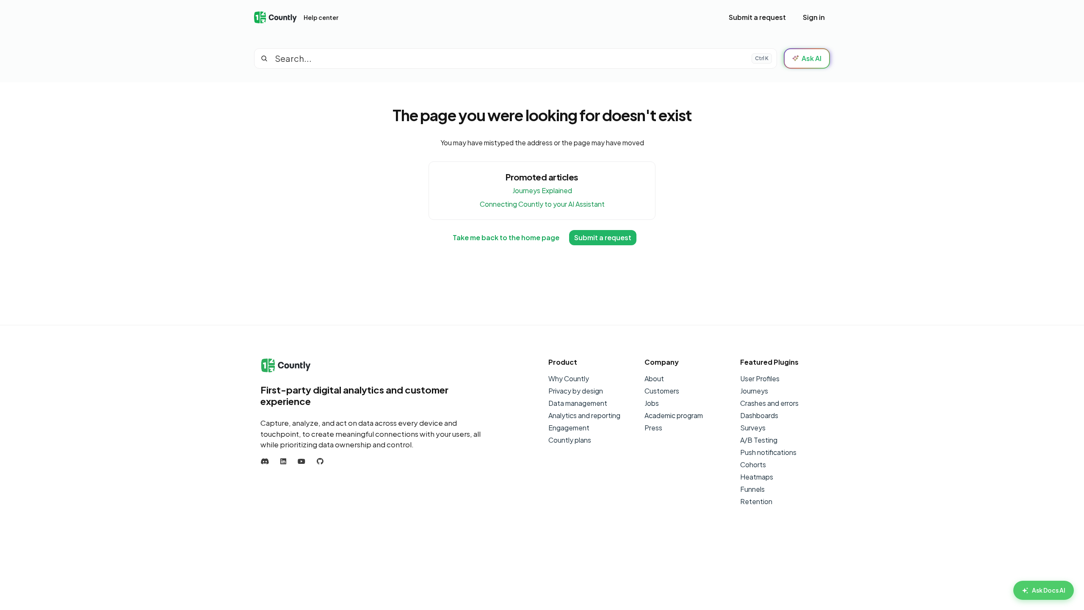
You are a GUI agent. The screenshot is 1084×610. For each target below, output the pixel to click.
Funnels (752, 489)
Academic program (673, 415)
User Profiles (760, 378)
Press (653, 427)
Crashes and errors (769, 403)
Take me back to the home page (506, 237)
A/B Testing (758, 439)
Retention (756, 501)
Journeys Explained (542, 190)
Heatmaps (756, 476)
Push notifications (768, 452)
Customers (661, 390)
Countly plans (569, 439)
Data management (577, 403)
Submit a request (757, 17)
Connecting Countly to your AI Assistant (542, 204)
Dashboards (759, 415)
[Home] (275, 17)
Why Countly (568, 378)
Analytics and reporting (584, 415)
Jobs (651, 403)
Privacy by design (575, 390)
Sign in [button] (814, 17)
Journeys (754, 390)
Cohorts (753, 464)
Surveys (753, 427)
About (654, 378)
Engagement (568, 427)
